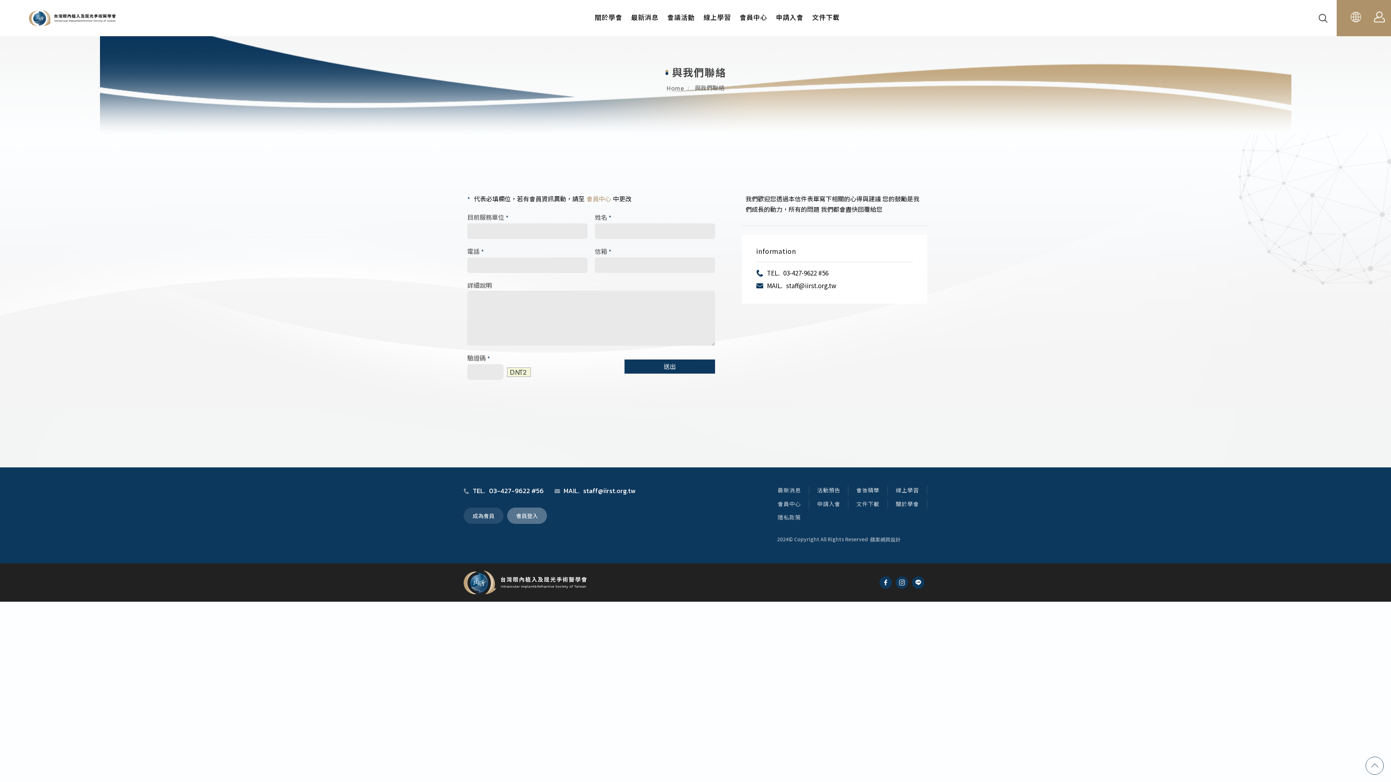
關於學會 (608, 17)
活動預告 (828, 490)
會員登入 (527, 516)
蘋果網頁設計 (885, 539)
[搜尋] (1324, 18)
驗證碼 (478, 358)
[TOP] (1375, 766)
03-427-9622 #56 (805, 272)
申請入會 (789, 17)
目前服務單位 (488, 217)
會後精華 (868, 490)
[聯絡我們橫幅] (695, 67)
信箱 (603, 251)
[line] (918, 582)
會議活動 (681, 17)
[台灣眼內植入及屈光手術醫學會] (72, 18)
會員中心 (753, 17)
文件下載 (826, 17)
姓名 (603, 217)
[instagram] (902, 582)
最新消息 (645, 17)
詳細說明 (479, 285)
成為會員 (483, 516)
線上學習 (717, 17)
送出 (670, 366)
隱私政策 (789, 517)
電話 (475, 251)
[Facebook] (886, 582)
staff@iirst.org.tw (811, 285)
